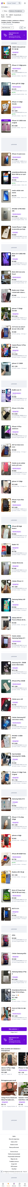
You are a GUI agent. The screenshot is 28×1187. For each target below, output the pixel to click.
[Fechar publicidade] (1, 1171)
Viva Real (14, 1169)
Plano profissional (14, 1147)
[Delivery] (5, 35)
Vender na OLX (14, 1144)
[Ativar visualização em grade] (25, 27)
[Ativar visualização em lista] (21, 27)
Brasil (2, 15)
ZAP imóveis (14, 1166)
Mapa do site (14, 1159)
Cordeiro (8, 16)
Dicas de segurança (14, 1139)
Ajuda (14, 1136)
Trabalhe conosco (14, 1161)
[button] (14, 3)
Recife (3, 16)
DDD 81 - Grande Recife (15, 15)
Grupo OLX (14, 1164)
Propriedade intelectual (14, 1156)
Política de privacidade (14, 1154)
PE (6, 15)
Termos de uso (14, 1151)
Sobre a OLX (14, 1142)
